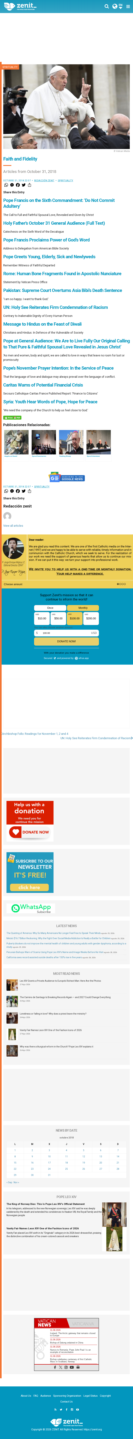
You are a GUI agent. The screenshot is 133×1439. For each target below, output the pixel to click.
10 (49, 1156)
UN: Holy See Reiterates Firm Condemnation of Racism (55, 307)
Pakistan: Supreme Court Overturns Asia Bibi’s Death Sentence (62, 290)
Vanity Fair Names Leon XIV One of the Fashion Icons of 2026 (51, 1030)
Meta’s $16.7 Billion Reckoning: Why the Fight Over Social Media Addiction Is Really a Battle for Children (58, 938)
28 (118, 1169)
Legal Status (90, 1395)
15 (15, 1162)
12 (83, 1156)
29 (15, 1175)
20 (100, 1162)
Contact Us (66, 1401)
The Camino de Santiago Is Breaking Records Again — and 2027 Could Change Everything (65, 997)
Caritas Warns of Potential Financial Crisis (43, 385)
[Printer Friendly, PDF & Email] (12, 418)
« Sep (9, 1182)
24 (49, 1169)
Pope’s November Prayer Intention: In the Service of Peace (58, 368)
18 (66, 1162)
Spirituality (10, 67)
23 (32, 1169)
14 (118, 1156)
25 (66, 1169)
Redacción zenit (44, 180)
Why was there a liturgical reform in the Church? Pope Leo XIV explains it (56, 1046)
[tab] (50, 1323)
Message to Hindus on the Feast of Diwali (42, 324)
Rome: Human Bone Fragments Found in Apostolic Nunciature (62, 273)
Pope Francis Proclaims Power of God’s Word (46, 240)
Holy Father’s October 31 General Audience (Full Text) (54, 223)
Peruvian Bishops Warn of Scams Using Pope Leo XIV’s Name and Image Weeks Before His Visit (54, 952)
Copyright (105, 1395)
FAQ (35, 1395)
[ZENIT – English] (37, 6)
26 (83, 1169)
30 (32, 1175)
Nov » (16, 1182)
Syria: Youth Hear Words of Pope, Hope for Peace (50, 401)
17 (49, 1162)
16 (32, 1162)
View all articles (13, 525)
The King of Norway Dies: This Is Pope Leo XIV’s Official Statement (45, 1204)
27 (100, 1169)
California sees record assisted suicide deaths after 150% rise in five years (44, 957)
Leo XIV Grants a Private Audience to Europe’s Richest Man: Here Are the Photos (60, 981)
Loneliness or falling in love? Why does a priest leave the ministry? (53, 1013)
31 (49, 1175)
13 (100, 1156)
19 (83, 1162)
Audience (45, 1395)
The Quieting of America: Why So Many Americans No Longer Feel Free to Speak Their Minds (53, 933)
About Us (26, 1395)
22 (15, 1169)
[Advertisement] (66, 37)
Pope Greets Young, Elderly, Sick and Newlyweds (49, 256)
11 (66, 1156)
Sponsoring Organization (67, 1395)
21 (118, 1162)
